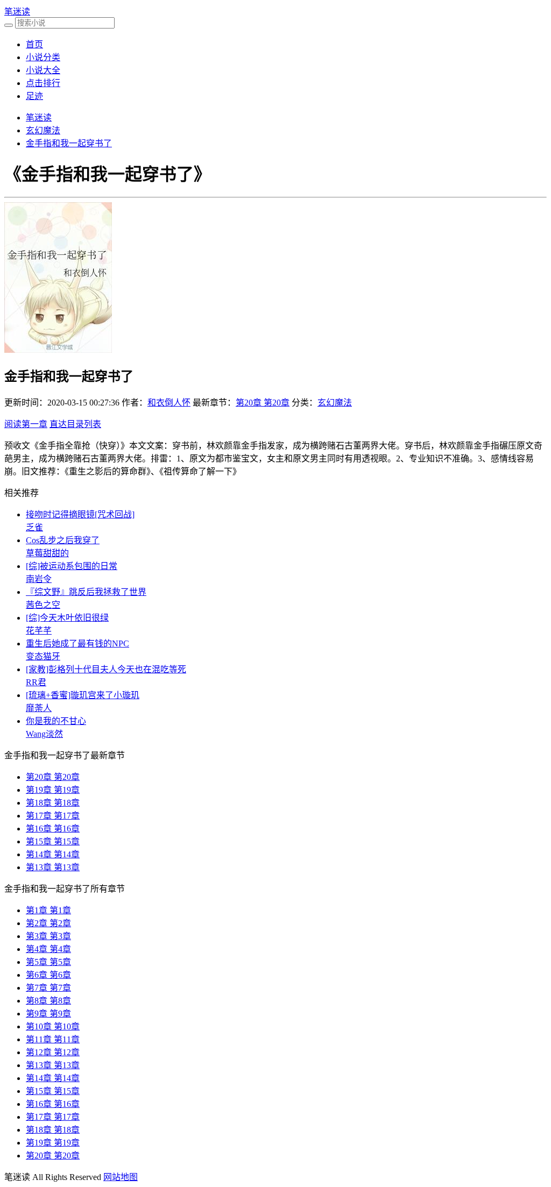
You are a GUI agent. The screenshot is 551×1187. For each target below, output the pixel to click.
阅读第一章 (25, 424)
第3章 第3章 (48, 936)
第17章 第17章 (53, 815)
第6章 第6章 (48, 974)
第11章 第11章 (53, 1039)
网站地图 (120, 1177)
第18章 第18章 (53, 802)
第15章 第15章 (53, 841)
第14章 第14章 (53, 854)
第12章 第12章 (53, 1052)
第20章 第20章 (262, 402)
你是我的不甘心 (56, 721)
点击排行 (43, 83)
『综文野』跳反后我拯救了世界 (86, 591)
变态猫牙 (43, 656)
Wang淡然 (44, 733)
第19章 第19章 (53, 789)
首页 (34, 44)
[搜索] (8, 25)
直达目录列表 (75, 424)
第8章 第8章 (48, 1000)
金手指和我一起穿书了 (69, 143)
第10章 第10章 (53, 1026)
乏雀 (34, 527)
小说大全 (43, 70)
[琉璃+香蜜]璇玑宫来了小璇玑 (82, 695)
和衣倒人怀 (168, 402)
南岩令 (39, 579)
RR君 (36, 682)
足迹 (34, 96)
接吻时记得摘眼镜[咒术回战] (80, 514)
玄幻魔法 (43, 130)
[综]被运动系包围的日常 (71, 566)
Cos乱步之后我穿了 (63, 540)
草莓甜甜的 (47, 553)
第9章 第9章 (48, 1013)
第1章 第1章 (48, 910)
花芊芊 (39, 630)
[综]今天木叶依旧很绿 (67, 617)
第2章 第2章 (48, 923)
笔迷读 (17, 11)
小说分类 (43, 57)
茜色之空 (43, 604)
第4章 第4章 (48, 949)
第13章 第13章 (53, 867)
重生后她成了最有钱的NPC (77, 643)
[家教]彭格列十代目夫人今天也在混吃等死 (106, 669)
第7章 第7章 (48, 987)
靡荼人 (39, 708)
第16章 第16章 (53, 828)
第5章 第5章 (48, 961)
